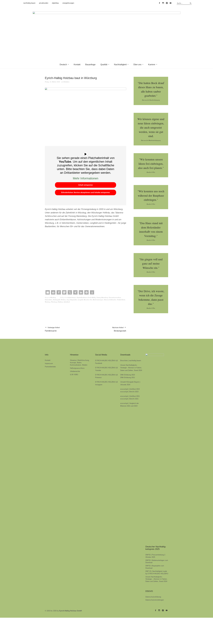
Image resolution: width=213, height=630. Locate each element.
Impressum (49, 363)
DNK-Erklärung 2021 (127, 377)
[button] (47, 292)
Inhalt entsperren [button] (85, 185)
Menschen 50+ (88, 300)
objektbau (55, 3)
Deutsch (63, 64)
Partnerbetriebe (50, 367)
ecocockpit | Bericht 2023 (129, 392)
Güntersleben (48, 300)
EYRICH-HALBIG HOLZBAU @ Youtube (170, 3)
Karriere (151, 64)
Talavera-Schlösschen (110, 300)
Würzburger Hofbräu (57, 302)
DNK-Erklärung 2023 (127, 375)
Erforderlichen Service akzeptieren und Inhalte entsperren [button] (85, 192)
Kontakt (77, 64)
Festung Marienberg (102, 297)
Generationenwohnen (115, 297)
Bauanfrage (90, 64)
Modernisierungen (98, 300)
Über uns (137, 64)
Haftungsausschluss (77, 368)
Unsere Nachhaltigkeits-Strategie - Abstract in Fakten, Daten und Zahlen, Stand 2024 (131, 367)
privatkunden (43, 3)
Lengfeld (80, 300)
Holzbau (63, 300)
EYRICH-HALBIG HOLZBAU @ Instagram (163, 3)
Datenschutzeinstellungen (154, 600)
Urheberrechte (75, 371)
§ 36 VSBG (74, 374)
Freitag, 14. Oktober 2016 (52, 82)
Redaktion (66, 82)
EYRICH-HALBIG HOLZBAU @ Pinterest (167, 3)
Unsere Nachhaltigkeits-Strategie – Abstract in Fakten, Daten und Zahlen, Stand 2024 (156, 579)
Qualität (103, 64)
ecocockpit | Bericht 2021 (129, 399)
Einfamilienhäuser (82, 297)
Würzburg (53, 297)
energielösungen (68, 3)
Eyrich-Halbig (92, 297)
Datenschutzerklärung (153, 597)
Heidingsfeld (56, 300)
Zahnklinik (67, 302)
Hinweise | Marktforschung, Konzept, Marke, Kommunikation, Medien (79, 362)
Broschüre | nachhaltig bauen (130, 360)
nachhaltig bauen (29, 3)
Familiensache (52, 329)
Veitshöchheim (121, 300)
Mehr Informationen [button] (85, 178)
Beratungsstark (119, 329)
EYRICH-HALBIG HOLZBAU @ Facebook (159, 3)
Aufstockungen (72, 297)
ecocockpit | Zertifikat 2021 (130, 396)
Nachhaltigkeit (120, 64)
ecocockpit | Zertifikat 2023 (130, 389)
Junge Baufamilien (72, 300)
